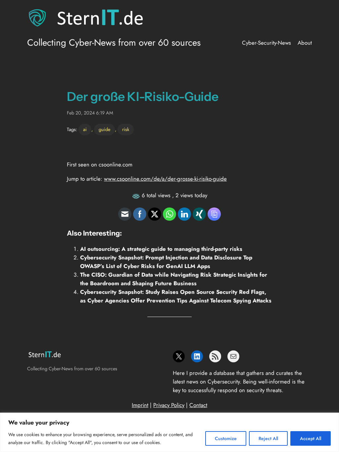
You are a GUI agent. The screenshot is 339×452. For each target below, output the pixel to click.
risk (125, 129)
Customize (226, 438)
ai (85, 129)
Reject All (268, 438)
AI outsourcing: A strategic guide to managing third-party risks (161, 249)
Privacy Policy (168, 405)
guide (104, 129)
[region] (169, 432)
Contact (198, 405)
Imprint (140, 405)
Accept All (310, 438)
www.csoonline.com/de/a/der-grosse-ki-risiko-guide (165, 179)
